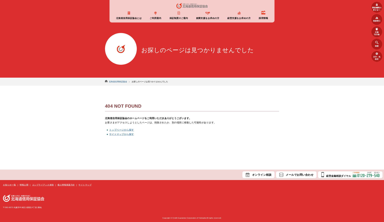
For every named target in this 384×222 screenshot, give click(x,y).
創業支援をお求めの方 (207, 18)
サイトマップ (85, 185)
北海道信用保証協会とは (129, 18)
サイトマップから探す (121, 134)
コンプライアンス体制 (43, 185)
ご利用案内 (155, 18)
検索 (377, 46)
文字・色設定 (376, 58)
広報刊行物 (377, 33)
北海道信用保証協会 (118, 81)
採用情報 (263, 18)
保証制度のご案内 (179, 18)
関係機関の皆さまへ (376, 9)
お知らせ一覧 (9, 185)
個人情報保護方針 (66, 185)
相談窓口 (377, 21)
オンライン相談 (262, 174)
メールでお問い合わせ (300, 174)
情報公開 (24, 185)
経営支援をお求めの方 (239, 18)
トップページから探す (121, 130)
